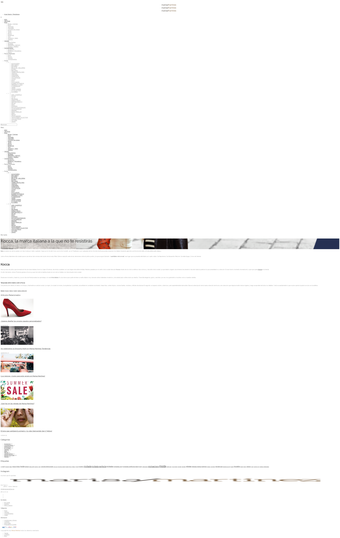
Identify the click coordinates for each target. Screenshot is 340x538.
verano (248, 466)
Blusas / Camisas (13, 24)
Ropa (5, 22)
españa (67, 466)
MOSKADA (14, 106)
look (140, 466)
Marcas (11, 248)
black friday (16, 466)
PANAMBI (14, 110)
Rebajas (6, 456)
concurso (55, 466)
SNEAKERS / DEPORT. (14, 45)
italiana (3, 291)
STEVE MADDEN (16, 116)
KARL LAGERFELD (16, 95)
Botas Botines (12, 42)
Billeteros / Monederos (14, 51)
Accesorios (11, 49)
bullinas (36, 466)
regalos (208, 466)
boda (22, 466)
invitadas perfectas (129, 466)
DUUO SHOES (15, 82)
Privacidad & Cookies (10, 524)
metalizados (145, 466)
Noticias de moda (9, 455)
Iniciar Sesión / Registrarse (11, 14)
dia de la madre (61, 466)
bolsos (27, 466)
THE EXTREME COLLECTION (19, 117)
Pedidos (6, 504)
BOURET (13, 69)
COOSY (13, 79)
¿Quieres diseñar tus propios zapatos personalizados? (21, 321)
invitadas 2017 (118, 466)
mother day (169, 466)
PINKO (13, 113)
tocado (232, 466)
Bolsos (10, 52)
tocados (237, 466)
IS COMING (14, 92)
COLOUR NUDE (15, 78)
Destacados (7, 447)
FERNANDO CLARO (16, 85)
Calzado (6, 41)
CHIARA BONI (15, 76)
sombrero (213, 466)
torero (244, 466)
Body (9, 25)
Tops (9, 36)
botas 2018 (31, 466)
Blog (5, 536)
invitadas (110, 466)
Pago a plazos (8, 505)
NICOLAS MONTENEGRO (18, 107)
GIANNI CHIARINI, (16, 89)
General (6, 449)
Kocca (260, 269)
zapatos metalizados (264, 466)
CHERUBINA (14, 75)
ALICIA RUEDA (15, 63)
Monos (10, 34)
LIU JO (13, 97)
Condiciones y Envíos (10, 520)
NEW (5, 19)
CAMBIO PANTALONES (17, 72)
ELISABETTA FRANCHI (17, 83)
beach (10, 466)
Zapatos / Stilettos (13, 46)
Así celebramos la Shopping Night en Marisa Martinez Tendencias (25, 349)
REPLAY (13, 114)
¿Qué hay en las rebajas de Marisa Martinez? (17, 404)
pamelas (184, 466)
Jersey (10, 32)
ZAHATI (13, 121)
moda (15, 291)
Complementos (8, 48)
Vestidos (10, 39)
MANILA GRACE (15, 100)
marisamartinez (8, 454)
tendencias (219, 466)
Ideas (5, 451)
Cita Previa (7, 21)
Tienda (6, 533)
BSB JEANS (14, 70)
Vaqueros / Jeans (13, 38)
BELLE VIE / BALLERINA (18, 68)
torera (241, 466)
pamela (179, 466)
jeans (137, 466)
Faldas (9, 31)
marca (11, 291)
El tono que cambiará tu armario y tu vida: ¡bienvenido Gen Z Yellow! (26, 431)
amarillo (7, 466)
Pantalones (11, 35)
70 (1, 466)
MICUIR (13, 103)
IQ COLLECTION (16, 90)
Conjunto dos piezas (14, 29)
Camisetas (11, 26)
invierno (81, 466)
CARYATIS (14, 73)
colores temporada (47, 466)
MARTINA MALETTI (16, 102)
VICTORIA (14, 120)
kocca (7, 291)
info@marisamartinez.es (7, 489)
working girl (256, 466)
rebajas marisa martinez (199, 466)
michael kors (153, 466)
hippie (76, 466)
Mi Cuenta (7, 502)
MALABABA (14, 99)
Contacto (6, 521)
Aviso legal (7, 523)
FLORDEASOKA (15, 86)
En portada (5, 248)
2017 (3, 466)
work (252, 466)
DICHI (13, 80)
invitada (87, 466)
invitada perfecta (99, 466)
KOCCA (13, 96)
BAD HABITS (14, 65)
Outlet (6, 515)
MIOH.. (13, 104)
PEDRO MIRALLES (16, 112)
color (39, 466)
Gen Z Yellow (72, 466)
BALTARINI (14, 66)
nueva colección (22, 291)
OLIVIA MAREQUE (16, 109)
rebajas (189, 466)
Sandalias (10, 43)
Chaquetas (11, 28)
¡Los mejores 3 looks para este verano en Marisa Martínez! (23, 376)
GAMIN (13, 87)
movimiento (175, 466)
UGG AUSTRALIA (16, 119)
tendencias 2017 (226, 466)
